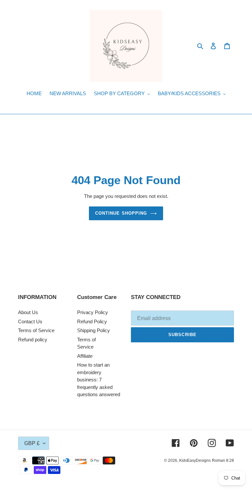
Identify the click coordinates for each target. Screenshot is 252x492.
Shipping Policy (93, 330)
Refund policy (32, 339)
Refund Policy (92, 321)
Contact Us (30, 321)
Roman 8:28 (223, 460)
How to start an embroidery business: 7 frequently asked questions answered (98, 379)
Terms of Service (36, 330)
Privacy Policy (92, 312)
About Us (28, 312)
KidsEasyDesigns (195, 460)
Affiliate (85, 356)
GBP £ (32, 443)
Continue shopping (121, 213)
